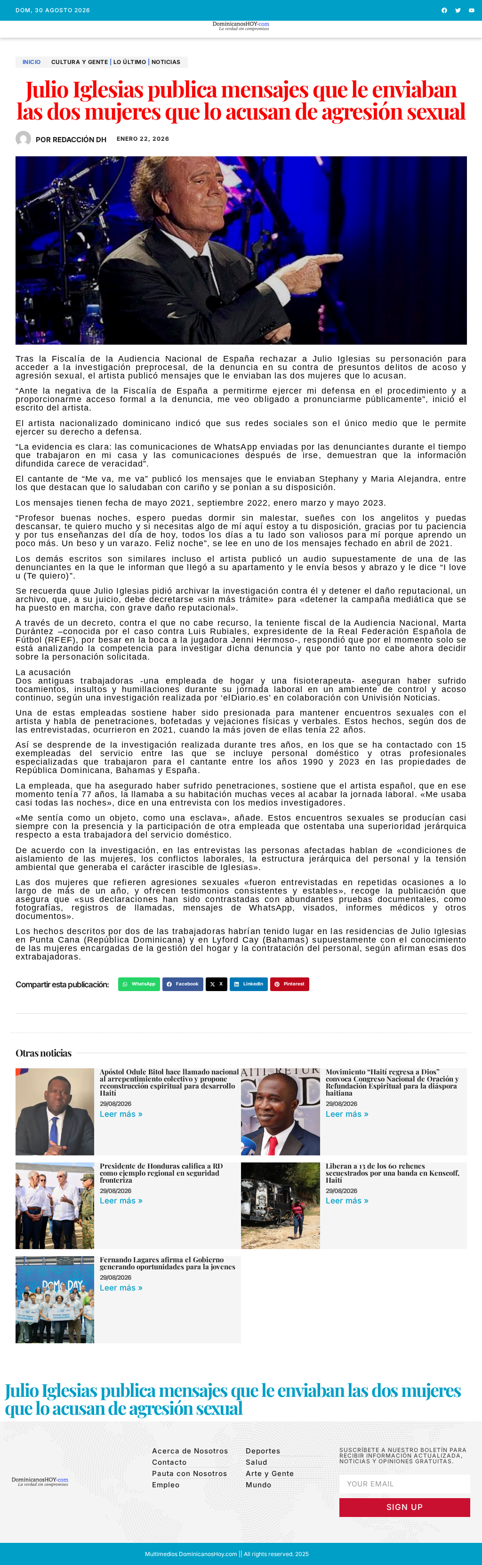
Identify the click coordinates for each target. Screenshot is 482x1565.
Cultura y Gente (79, 61)
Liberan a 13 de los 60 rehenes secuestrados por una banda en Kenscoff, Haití (392, 1173)
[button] (241, 35)
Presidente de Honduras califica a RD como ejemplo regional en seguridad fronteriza (161, 1173)
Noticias (166, 61)
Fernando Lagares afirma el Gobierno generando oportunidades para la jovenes (167, 1263)
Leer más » (121, 1114)
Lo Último (129, 61)
